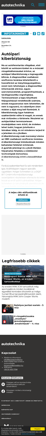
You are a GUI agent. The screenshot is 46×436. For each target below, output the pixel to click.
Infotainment (15, 33)
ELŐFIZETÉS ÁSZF (7, 409)
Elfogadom (37, 429)
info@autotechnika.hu (13, 360)
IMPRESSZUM (5, 405)
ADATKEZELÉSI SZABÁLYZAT (10, 414)
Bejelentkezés (23, 204)
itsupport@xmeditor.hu (13, 365)
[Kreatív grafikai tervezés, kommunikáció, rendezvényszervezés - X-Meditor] (13, 424)
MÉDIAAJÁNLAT (6, 418)
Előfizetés (23, 200)
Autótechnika (6, 38)
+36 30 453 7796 (10, 369)
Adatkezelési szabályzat (28, 434)
